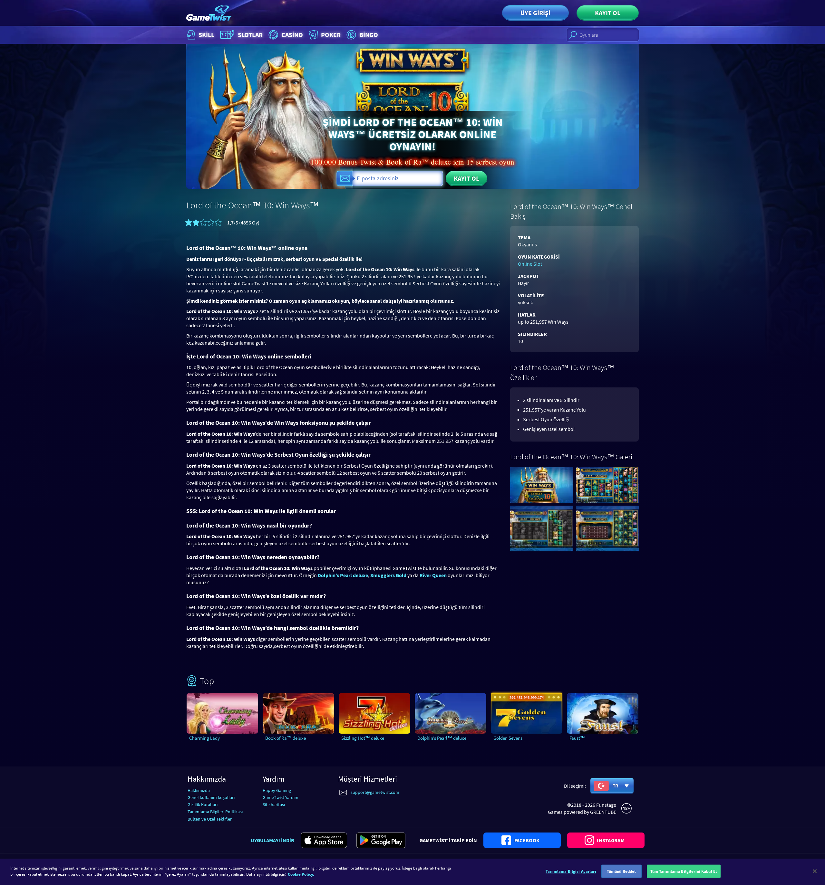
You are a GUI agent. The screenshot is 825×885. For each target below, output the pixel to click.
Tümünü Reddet (621, 871)
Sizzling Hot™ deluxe (362, 738)
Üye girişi (535, 13)
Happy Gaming (277, 790)
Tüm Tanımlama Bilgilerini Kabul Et (683, 871)
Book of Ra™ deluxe (285, 738)
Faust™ (577, 738)
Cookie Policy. (301, 874)
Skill (206, 35)
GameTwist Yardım (280, 797)
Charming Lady (204, 738)
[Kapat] (815, 871)
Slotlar (250, 35)
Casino (292, 35)
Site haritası (274, 804)
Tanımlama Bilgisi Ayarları (571, 871)
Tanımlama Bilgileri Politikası (215, 811)
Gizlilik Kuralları (203, 804)
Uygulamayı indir (272, 840)
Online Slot (530, 264)
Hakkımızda (199, 790)
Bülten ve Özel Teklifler (210, 819)
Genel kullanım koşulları (211, 797)
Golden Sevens (507, 738)
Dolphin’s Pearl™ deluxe (441, 738)
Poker (331, 35)
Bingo (368, 35)
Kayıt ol (607, 13)
